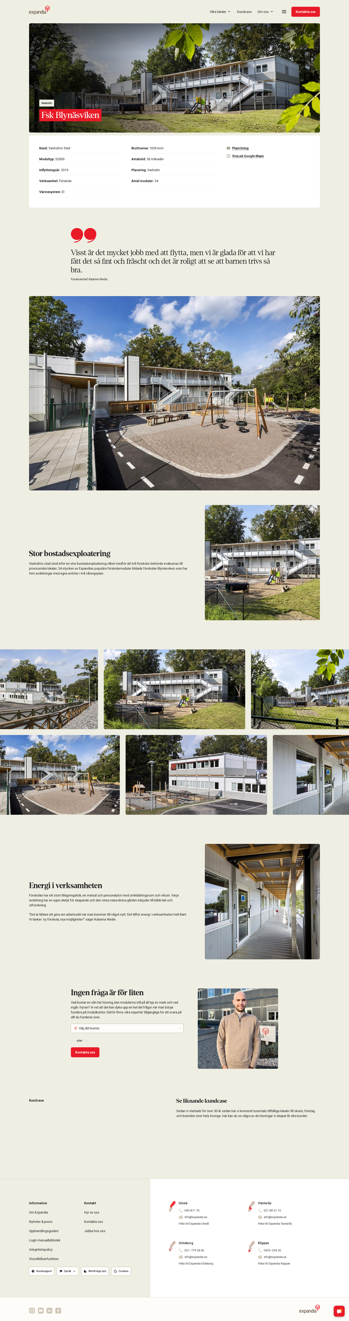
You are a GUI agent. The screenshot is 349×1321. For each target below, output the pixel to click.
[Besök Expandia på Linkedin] (49, 1311)
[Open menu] (284, 11)
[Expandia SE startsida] (39, 10)
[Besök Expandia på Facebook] (58, 1311)
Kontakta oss (306, 12)
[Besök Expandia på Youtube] (41, 1311)
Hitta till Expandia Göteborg (196, 1263)
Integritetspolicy (41, 1249)
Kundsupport (44, 1271)
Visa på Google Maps (248, 156)
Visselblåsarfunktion (44, 1259)
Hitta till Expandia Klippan (274, 1263)
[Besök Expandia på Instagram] (32, 1311)
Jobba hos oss (94, 1231)
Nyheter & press (41, 1222)
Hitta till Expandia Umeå (194, 1223)
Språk (67, 1271)
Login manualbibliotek (44, 1240)
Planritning (240, 148)
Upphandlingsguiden (44, 1231)
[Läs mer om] (43, 1145)
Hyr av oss (91, 1212)
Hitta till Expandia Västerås (275, 1223)
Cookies (124, 1271)
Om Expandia (38, 1212)
